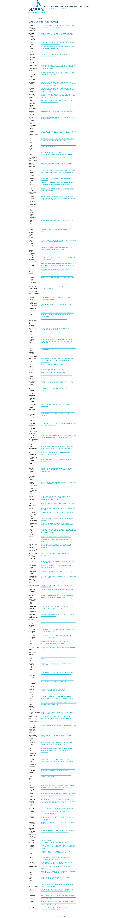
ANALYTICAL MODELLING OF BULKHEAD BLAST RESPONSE (57, 512)
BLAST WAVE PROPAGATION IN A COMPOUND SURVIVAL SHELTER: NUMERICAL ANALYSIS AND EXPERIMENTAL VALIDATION (56, 750)
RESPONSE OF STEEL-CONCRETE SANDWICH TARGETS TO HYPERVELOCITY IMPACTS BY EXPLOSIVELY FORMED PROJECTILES (57, 314)
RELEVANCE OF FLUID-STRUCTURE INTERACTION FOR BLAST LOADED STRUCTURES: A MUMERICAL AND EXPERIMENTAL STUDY (58, 847)
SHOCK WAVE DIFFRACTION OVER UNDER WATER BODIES (57, 571)
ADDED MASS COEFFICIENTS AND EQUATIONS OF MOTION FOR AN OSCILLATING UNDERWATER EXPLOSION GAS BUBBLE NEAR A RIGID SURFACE (58, 67)
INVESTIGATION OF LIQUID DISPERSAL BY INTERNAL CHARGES (58, 725)
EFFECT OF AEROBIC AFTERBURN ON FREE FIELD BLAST (57, 589)
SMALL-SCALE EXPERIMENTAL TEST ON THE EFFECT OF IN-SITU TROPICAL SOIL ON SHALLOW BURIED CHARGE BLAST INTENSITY (57, 265)
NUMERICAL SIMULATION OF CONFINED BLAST (54, 319)
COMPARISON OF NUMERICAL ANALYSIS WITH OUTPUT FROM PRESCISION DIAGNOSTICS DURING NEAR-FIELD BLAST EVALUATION (58, 413)
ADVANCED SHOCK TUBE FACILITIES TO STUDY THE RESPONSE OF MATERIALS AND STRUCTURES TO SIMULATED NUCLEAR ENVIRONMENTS (58, 96)
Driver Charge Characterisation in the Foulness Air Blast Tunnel (57, 220)
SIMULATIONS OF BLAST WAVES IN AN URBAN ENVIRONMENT (58, 111)
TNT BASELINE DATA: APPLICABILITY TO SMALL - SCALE (56, 375)
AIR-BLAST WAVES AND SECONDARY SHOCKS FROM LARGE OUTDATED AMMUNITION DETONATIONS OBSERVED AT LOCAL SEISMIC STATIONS (58, 897)
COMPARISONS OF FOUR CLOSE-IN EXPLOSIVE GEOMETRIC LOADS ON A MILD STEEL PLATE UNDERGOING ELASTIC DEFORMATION (57, 360)
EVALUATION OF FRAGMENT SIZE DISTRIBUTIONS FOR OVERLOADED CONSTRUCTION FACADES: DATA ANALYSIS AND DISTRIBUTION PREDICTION (58, 84)
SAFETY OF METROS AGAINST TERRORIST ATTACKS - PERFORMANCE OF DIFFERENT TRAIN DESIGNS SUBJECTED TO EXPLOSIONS (58, 817)
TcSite (64, 916)
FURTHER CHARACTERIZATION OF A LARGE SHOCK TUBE (57, 808)
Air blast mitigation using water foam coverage (52, 369)
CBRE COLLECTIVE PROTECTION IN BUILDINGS (54, 365)
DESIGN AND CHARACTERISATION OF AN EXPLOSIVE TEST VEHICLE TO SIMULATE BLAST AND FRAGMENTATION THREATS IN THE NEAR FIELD (58, 341)
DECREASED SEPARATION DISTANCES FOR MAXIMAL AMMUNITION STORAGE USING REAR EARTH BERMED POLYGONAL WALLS (56, 470)
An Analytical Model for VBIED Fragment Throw (53, 157)
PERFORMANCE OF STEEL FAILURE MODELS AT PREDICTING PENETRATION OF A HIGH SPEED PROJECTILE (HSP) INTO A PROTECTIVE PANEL (58, 795)
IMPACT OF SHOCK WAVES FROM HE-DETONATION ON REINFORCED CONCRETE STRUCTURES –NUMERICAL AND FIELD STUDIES (56, 498)
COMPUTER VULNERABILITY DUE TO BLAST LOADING (56, 270)
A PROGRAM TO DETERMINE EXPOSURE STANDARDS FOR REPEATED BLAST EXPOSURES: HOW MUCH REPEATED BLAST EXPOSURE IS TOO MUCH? (58, 198)
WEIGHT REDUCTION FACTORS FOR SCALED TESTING (56, 537)
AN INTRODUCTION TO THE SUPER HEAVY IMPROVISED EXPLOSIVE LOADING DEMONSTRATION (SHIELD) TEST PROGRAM (56, 546)
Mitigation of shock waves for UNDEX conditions (53, 372)
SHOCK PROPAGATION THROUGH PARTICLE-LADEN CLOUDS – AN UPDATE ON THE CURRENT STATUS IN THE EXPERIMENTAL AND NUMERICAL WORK (58, 531)
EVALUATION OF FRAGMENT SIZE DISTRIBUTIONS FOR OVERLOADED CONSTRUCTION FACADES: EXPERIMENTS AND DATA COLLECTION (58, 90)
